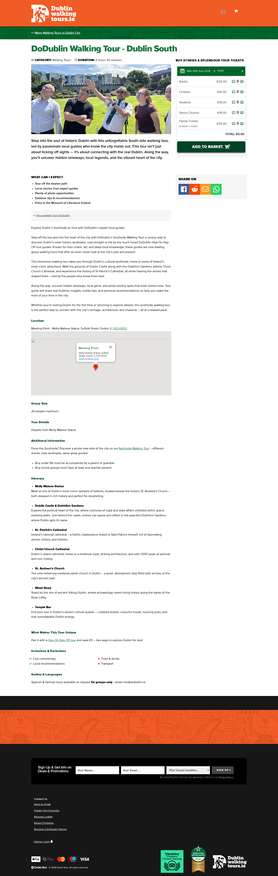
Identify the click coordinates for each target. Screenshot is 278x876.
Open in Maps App (89, 358)
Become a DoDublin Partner (50, 829)
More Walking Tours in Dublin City (57, 32)
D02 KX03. (120, 328)
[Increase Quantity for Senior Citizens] (241, 112)
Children (184, 92)
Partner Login (42, 841)
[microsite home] (53, 13)
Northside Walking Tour (134, 448)
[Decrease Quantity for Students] (233, 102)
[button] (37, 99)
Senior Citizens (189, 112)
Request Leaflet (43, 817)
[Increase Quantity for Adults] (241, 81)
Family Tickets (188, 124)
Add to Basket (208, 146)
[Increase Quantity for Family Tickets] (241, 123)
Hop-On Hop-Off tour (62, 640)
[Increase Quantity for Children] (241, 91)
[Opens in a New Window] (194, 193)
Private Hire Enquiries (46, 810)
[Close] (110, 347)
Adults (183, 81)
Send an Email (42, 804)
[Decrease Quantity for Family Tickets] (233, 123)
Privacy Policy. (226, 777)
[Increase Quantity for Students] (241, 102)
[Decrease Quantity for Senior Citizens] (233, 112)
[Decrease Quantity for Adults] (233, 81)
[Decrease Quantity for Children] (233, 91)
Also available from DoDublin (53, 215)
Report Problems (44, 823)
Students (185, 102)
